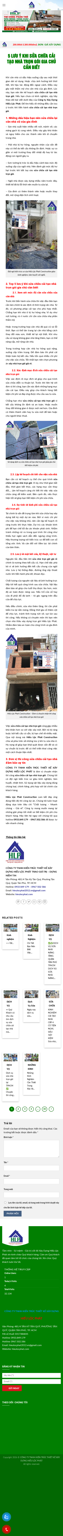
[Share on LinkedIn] (44, 901)
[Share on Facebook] (23, 901)
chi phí (53, 356)
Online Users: (10, 1273)
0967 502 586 (38, 887)
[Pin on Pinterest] (39, 901)
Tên (6, 1162)
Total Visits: (9, 1289)
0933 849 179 (22, 887)
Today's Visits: (10, 1281)
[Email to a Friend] (34, 901)
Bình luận (8, 1137)
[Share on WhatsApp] (18, 901)
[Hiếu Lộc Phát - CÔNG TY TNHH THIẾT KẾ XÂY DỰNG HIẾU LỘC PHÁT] (31, 5)
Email (7, 1176)
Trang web (8, 1189)
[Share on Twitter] (28, 901)
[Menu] (4, 5)
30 (44, 1109)
